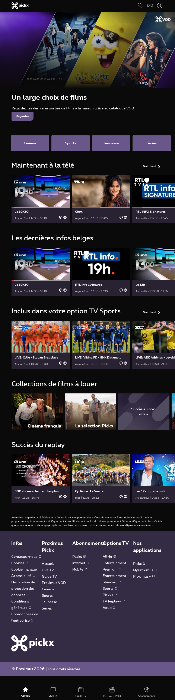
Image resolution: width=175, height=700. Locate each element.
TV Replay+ (112, 601)
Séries (47, 608)
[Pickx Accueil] (32, 643)
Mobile (78, 569)
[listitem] (37, 411)
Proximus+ (142, 576)
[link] (41, 199)
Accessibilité (21, 576)
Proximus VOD (54, 583)
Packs (77, 556)
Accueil (48, 563)
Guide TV (49, 576)
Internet (79, 563)
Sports (47, 595)
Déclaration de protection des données (23, 589)
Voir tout (149, 166)
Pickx (138, 563)
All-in (108, 556)
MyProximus (143, 570)
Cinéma (48, 589)
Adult (107, 608)
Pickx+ (108, 595)
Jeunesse (49, 602)
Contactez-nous (24, 556)
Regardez (22, 116)
